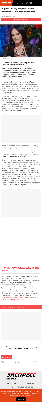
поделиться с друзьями (21, 19)
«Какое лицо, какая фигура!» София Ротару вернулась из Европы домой (18, 63)
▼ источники (6, 357)
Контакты (11, 384)
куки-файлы (8, 387)
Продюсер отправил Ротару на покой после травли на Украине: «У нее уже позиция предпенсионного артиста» (20, 268)
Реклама (31, 384)
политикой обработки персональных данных (20, 393)
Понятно (21, 399)
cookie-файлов (26, 395)
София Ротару (27, 307)
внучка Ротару (17, 307)
